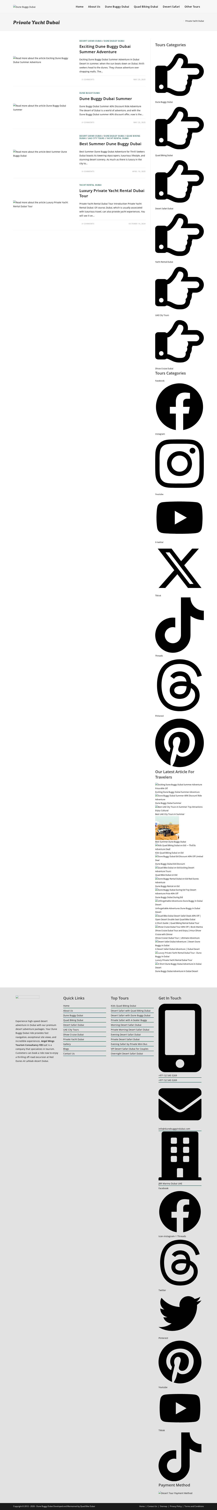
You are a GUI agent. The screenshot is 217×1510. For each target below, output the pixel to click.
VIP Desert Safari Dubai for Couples (129, 1048)
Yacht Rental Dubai (118, 138)
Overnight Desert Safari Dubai (127, 1053)
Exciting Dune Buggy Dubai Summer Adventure (105, 49)
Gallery (67, 1044)
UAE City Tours (96, 138)
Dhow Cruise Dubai (73, 1034)
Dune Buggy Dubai (114, 41)
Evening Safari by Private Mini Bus (129, 1044)
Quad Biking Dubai (73, 1020)
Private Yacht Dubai (194, 20)
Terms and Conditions (194, 1506)
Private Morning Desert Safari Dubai (130, 1029)
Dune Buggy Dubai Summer (105, 98)
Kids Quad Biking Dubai (123, 1005)
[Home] (181, 20)
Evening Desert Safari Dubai (126, 1034)
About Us (68, 1010)
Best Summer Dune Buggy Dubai (110, 143)
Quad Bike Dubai (87, 1506)
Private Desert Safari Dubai (125, 1039)
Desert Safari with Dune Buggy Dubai (130, 1015)
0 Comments (88, 79)
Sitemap (163, 1506)
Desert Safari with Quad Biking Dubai (131, 1010)
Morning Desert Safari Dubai (126, 1024)
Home (66, 1005)
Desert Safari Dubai (90, 41)
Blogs (66, 1048)
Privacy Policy (176, 1506)
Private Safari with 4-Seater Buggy (129, 1020)
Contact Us (69, 1053)
